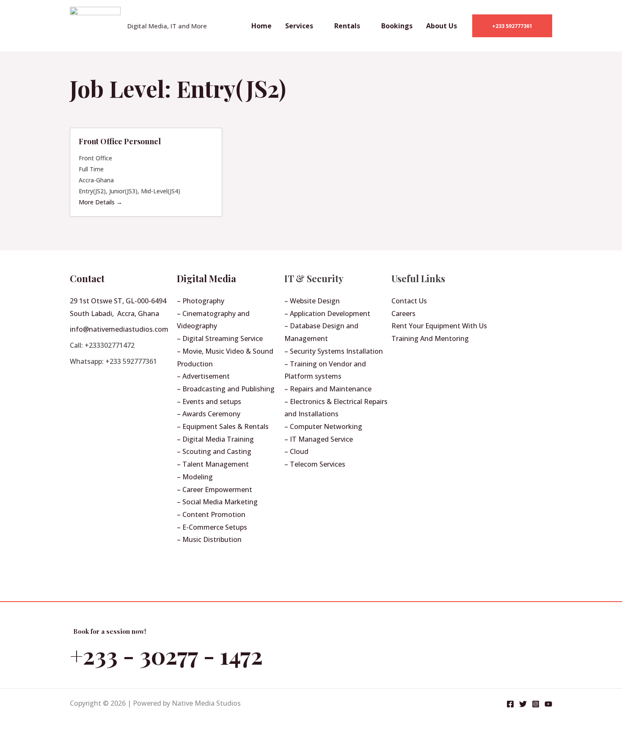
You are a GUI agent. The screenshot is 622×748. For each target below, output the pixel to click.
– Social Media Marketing (217, 501)
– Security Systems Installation (333, 351)
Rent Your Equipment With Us (439, 325)
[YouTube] (548, 704)
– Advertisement (203, 376)
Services (299, 25)
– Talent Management (213, 464)
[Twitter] (523, 704)
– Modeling (195, 476)
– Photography (200, 300)
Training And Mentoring (430, 338)
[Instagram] (535, 704)
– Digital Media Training (215, 439)
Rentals (347, 25)
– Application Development (327, 313)
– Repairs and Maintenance (328, 388)
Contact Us (409, 300)
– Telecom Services (314, 464)
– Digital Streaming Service (220, 338)
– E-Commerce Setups (212, 527)
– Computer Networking (323, 426)
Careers (403, 313)
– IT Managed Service (318, 439)
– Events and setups (209, 401)
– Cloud (296, 451)
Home (261, 25)
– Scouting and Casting (214, 451)
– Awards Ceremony (208, 413)
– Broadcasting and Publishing (226, 388)
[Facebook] (510, 704)
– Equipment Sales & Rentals (223, 426)
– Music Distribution (209, 539)
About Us (441, 25)
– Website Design (312, 300)
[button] (512, 25)
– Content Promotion (211, 514)
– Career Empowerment (214, 489)
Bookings (397, 25)
